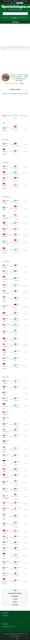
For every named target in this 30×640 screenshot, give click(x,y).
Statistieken (15, 596)
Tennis (9, 47)
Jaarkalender (15, 1)
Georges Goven (17, 174)
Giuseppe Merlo (17, 557)
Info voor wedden (7, 1)
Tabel (15, 590)
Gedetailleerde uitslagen (15, 593)
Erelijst (15, 602)
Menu (17, 22)
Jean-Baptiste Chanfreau (17, 525)
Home (5, 47)
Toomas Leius (17, 145)
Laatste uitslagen (23, 1)
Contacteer (5, 615)
